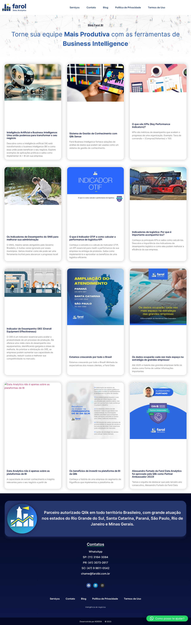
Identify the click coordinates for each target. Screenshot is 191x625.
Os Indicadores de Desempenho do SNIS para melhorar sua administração (32, 238)
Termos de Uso (156, 7)
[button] (167, 618)
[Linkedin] (95, 585)
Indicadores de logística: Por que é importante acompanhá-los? (151, 233)
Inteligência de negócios (95, 607)
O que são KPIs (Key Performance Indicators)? (151, 125)
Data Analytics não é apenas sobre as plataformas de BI (28, 472)
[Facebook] (88, 585)
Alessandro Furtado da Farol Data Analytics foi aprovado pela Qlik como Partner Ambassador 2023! (157, 473)
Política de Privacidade (128, 7)
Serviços (75, 7)
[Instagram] (102, 585)
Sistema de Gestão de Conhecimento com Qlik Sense (93, 135)
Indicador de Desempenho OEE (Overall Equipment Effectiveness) (29, 330)
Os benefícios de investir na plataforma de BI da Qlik (94, 472)
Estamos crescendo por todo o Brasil (90, 356)
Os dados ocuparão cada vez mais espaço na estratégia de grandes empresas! (158, 358)
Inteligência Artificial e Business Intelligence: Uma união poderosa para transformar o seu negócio (32, 135)
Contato (91, 7)
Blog (105, 7)
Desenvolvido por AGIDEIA (91, 621)
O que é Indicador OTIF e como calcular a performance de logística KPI (92, 238)
